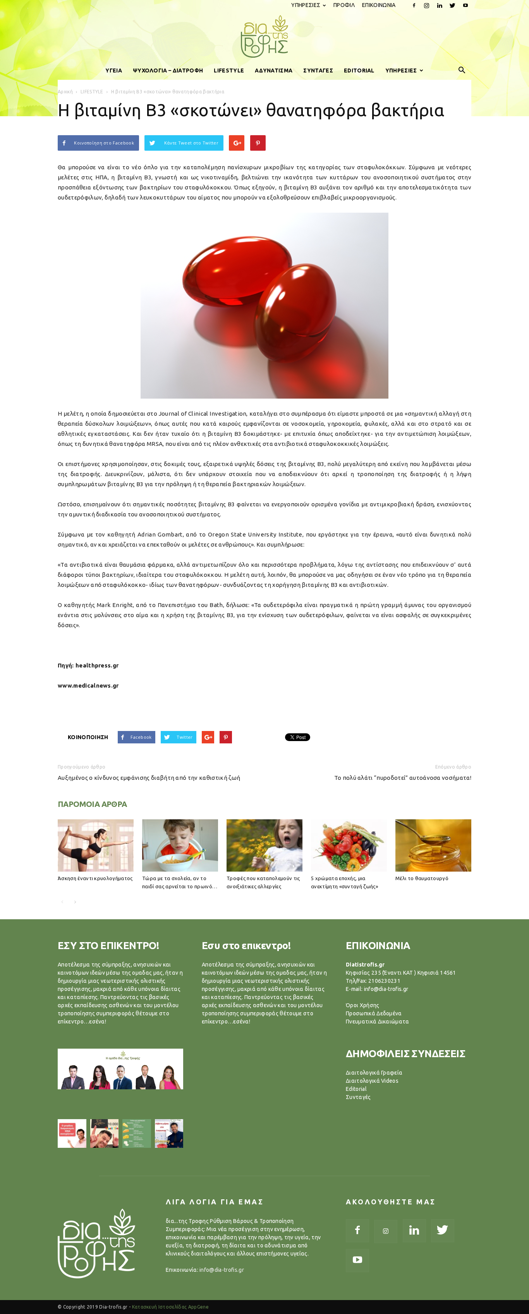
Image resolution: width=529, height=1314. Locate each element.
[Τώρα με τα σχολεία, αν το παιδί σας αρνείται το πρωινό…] (180, 845)
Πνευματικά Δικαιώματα (377, 1021)
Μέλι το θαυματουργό (421, 878)
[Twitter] (453, 5)
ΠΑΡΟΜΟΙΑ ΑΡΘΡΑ (92, 804)
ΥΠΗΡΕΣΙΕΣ (305, 5)
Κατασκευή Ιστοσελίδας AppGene (170, 1306)
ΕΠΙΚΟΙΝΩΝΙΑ (379, 5)
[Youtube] (465, 5)
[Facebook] (414, 5)
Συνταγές (358, 1097)
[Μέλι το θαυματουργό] (433, 845)
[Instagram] (427, 5)
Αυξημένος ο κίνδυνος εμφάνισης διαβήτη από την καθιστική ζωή (149, 777)
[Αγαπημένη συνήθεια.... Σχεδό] (136, 1133)
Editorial (356, 1089)
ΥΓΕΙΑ (113, 70)
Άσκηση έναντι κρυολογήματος (95, 878)
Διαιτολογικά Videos (372, 1081)
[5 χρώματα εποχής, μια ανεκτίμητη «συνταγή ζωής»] (349, 845)
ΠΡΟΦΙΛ (344, 5)
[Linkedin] (439, 5)
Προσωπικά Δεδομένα (374, 1013)
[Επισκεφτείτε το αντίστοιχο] (72, 1133)
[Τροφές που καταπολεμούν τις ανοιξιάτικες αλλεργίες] (264, 845)
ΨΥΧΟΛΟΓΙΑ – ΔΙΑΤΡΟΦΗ (168, 70)
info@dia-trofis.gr (221, 1270)
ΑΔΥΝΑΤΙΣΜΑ (273, 70)
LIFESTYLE (229, 70)
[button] (462, 70)
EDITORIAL (359, 70)
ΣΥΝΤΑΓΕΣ (318, 70)
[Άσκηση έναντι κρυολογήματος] (96, 845)
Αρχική (65, 91)
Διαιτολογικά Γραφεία (374, 1073)
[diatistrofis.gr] (264, 36)
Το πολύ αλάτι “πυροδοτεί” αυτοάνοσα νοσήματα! (402, 777)
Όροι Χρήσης (363, 1005)
